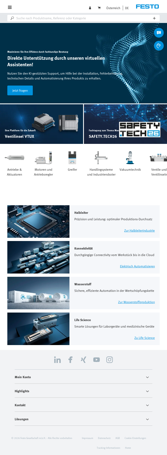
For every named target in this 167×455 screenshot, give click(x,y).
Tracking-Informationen (108, 448)
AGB (117, 438)
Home (128, 448)
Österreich (113, 7)
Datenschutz (104, 438)
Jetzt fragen (20, 90)
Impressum (87, 438)
